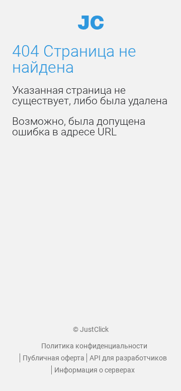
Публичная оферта (53, 358)
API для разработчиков (128, 358)
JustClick (94, 329)
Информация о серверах (94, 370)
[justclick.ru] (91, 22)
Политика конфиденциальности (94, 346)
